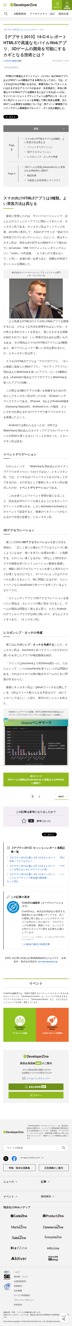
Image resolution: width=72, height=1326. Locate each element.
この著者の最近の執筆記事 (36, 944)
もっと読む (13, 881)
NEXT (61, 796)
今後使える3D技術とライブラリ (44, 180)
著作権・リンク (21, 1276)
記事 (43, 1181)
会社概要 (18, 1290)
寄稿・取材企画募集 (19, 1167)
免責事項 (18, 1285)
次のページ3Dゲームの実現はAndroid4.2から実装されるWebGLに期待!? (36, 779)
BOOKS (46, 1196)
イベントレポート (11, 67)
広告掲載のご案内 (53, 1167)
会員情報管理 (20, 1281)
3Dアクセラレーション (39, 151)
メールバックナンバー (38, 1078)
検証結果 (32, 175)
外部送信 (18, 1304)
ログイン (38, 1095)
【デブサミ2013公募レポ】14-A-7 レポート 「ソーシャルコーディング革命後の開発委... (37, 875)
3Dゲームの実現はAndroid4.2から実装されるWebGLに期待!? (44, 168)
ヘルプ (17, 1271)
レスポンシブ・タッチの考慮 (42, 156)
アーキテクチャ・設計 (42, 13)
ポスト (12, 116)
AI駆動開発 (20, 13)
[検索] (6, 13)
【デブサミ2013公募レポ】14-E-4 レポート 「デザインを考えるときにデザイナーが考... (37, 867)
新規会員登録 (37, 1086)
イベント (8, 1196)
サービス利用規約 (22, 1295)
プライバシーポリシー (24, 1299)
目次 (36, 128)
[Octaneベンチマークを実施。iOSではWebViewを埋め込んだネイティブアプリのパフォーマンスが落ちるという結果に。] (36, 741)
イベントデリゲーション (40, 147)
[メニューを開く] (5, 5)
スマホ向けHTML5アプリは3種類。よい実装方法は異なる (44, 140)
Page (11, 173)
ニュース (8, 1181)
